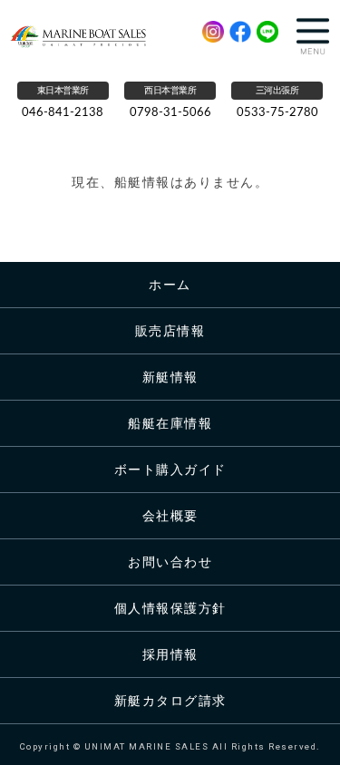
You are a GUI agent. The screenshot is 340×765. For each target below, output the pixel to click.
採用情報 (170, 654)
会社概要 (170, 515)
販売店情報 (170, 331)
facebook (240, 32)
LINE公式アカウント (267, 32)
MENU (313, 36)
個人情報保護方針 (170, 608)
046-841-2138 (62, 113)
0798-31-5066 (170, 113)
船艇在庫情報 (170, 423)
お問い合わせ (170, 562)
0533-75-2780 (277, 113)
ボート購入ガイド (170, 469)
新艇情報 (170, 377)
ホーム (170, 284)
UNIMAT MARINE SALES (85, 36)
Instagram (213, 32)
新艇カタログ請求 (170, 700)
